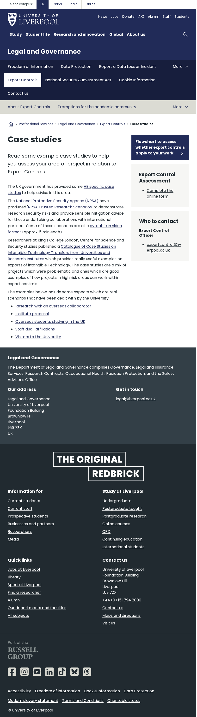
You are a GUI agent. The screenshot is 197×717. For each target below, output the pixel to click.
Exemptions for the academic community (97, 107)
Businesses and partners (31, 524)
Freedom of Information (30, 66)
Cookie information (102, 691)
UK (43, 4)
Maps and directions (121, 615)
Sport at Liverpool (24, 585)
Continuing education (122, 539)
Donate (128, 16)
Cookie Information (137, 80)
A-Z (141, 16)
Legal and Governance (44, 51)
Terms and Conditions (83, 700)
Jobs (114, 16)
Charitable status (123, 700)
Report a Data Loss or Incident (127, 66)
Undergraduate (116, 501)
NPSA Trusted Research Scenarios (60, 207)
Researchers (20, 531)
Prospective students (28, 516)
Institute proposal (32, 314)
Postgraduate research (124, 516)
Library (14, 577)
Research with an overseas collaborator (53, 306)
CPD (106, 531)
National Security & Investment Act (78, 80)
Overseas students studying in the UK (50, 321)
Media (13, 539)
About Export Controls (29, 107)
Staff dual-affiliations (35, 329)
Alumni (153, 16)
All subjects (18, 615)
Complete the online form (160, 193)
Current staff (20, 508)
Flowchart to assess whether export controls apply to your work (160, 147)
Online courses (116, 524)
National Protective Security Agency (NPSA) (57, 201)
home (11, 124)
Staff (166, 16)
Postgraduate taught (122, 508)
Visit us (108, 623)
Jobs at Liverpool (24, 569)
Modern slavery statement (33, 700)
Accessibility (19, 691)
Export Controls (22, 80)
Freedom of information (57, 691)
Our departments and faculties (37, 608)
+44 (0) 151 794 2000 (121, 600)
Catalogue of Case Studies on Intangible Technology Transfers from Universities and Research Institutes (62, 253)
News (102, 16)
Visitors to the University (38, 337)
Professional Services (36, 124)
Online (91, 4)
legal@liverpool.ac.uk (136, 399)
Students (182, 16)
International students (123, 547)
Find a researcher (24, 592)
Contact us (18, 93)
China (57, 4)
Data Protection (76, 66)
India (74, 4)
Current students (24, 501)
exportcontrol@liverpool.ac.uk (164, 247)
